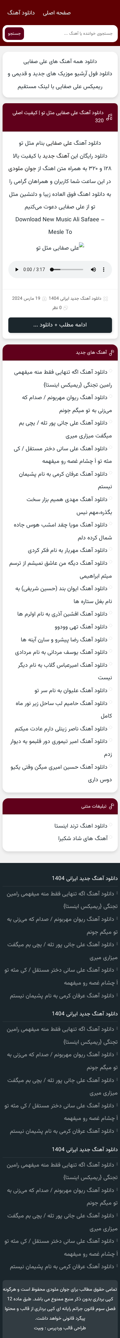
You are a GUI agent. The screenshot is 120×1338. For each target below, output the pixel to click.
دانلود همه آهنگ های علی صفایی (60, 62)
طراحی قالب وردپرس (66, 1328)
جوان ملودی (22, 168)
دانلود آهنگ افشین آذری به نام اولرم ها (62, 614)
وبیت (39, 1328)
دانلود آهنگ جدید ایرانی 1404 (75, 298)
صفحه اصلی (57, 13)
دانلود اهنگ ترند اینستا (81, 826)
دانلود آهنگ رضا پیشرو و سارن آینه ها (64, 640)
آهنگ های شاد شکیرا (83, 838)
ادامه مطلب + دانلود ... (60, 325)
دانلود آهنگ (21, 13)
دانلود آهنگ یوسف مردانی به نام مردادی (61, 652)
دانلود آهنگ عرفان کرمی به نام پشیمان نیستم (62, 996)
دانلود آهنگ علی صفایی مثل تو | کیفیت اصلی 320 (58, 117)
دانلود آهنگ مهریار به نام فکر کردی (68, 550)
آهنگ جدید (56, 156)
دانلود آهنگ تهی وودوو (81, 627)
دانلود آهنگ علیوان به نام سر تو (71, 690)
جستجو (14, 33)
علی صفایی (59, 143)
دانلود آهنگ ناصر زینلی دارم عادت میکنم (61, 729)
